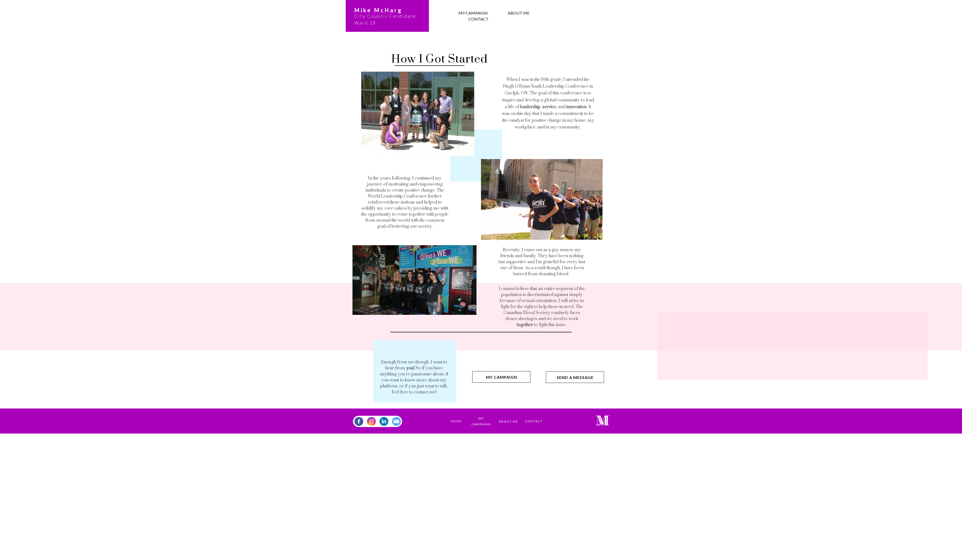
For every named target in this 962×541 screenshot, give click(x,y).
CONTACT (478, 19)
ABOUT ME (518, 13)
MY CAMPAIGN (473, 13)
